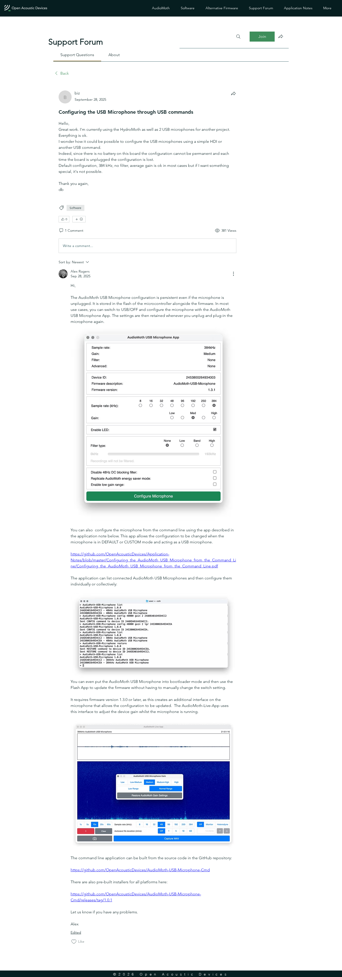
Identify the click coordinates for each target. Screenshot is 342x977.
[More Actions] (233, 274)
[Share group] (281, 36)
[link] (77, 54)
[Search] (238, 37)
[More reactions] (79, 219)
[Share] (233, 93)
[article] (147, 517)
